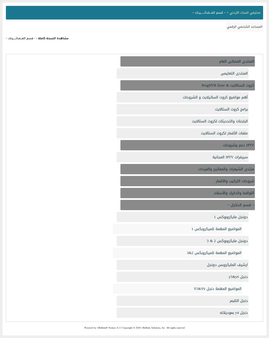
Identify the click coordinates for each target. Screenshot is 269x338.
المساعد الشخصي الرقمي (244, 27)
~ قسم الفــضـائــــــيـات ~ (21, 38)
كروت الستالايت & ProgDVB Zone (228, 85)
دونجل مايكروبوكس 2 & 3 (227, 240)
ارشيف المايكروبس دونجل (227, 264)
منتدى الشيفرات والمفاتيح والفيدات (226, 169)
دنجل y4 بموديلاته (234, 312)
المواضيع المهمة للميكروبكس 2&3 (214, 252)
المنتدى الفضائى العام (236, 61)
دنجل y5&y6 (238, 276)
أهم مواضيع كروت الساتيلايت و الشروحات (215, 97)
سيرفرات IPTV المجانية (230, 157)
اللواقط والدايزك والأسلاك (234, 193)
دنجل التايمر (239, 300)
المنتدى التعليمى (234, 73)
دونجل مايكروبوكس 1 (231, 217)
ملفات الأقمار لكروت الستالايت (224, 133)
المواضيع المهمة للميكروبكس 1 (216, 228)
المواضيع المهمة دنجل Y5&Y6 (217, 288)
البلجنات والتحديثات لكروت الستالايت (220, 121)
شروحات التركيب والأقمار (235, 181)
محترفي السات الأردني (245, 13)
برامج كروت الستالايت (231, 109)
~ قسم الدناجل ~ (241, 205)
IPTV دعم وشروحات (238, 145)
